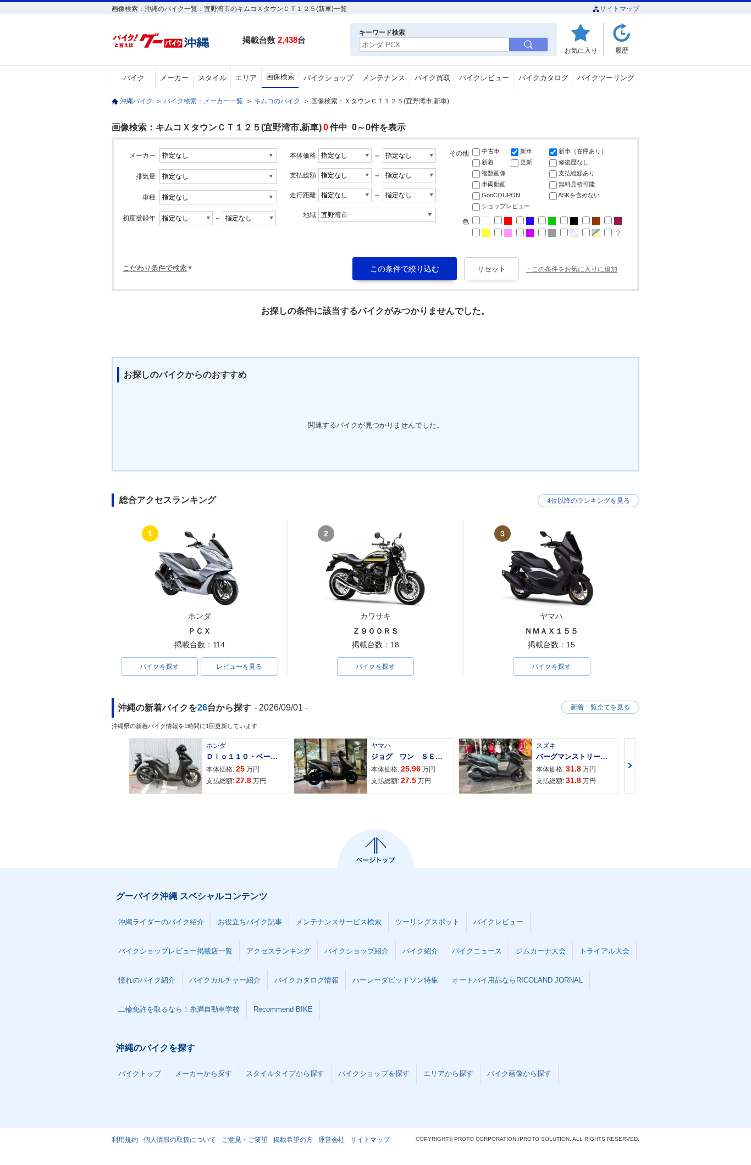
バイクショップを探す (374, 1073)
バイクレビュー (484, 78)
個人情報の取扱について (179, 1140)
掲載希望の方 (293, 1140)
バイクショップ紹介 (356, 951)
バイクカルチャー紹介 (225, 980)
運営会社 (331, 1140)
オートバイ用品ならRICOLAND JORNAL (517, 980)
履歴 (621, 50)
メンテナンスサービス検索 (339, 922)
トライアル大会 (604, 951)
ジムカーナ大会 (541, 951)
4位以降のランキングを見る (588, 500)
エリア (246, 78)
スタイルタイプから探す (285, 1073)
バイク (134, 78)
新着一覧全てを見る (600, 707)
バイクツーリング (605, 78)
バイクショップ (328, 78)
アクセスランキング (278, 951)
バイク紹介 (420, 951)
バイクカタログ (543, 78)
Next (630, 766)
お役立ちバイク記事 (250, 922)
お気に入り (581, 50)
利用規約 (125, 1140)
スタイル (212, 78)
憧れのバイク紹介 (146, 980)
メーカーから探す (203, 1073)
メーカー (174, 78)
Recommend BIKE (283, 1009)
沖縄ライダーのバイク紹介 (161, 922)
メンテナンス (383, 78)
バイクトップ (139, 1073)
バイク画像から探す (519, 1073)
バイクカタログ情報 (306, 980)
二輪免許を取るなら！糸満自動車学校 (179, 1009)
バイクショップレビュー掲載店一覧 (175, 951)
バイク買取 (432, 78)
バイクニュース (477, 951)
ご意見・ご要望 (245, 1140)
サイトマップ (619, 9)
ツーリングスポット (427, 922)
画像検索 (280, 77)
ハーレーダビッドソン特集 (395, 980)
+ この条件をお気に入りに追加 (571, 269)
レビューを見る (239, 666)
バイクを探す (159, 666)
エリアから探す (448, 1073)
